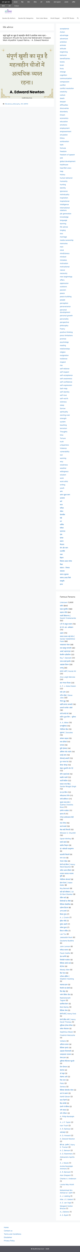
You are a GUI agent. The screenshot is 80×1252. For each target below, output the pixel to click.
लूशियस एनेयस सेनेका (66, 1025)
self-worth (64, 398)
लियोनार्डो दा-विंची (65, 901)
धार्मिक (73, 2)
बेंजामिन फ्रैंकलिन (65, 655)
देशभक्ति (48, 2)
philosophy (16, 104)
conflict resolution (67, 88)
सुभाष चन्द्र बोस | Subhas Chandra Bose (66, 804)
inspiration (64, 198)
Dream (62, 115)
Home (6, 1227)
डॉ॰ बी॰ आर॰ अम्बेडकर (66, 627)
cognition (63, 75)
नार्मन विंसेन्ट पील (65, 995)
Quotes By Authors (8, 18)
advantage (64, 35)
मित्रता (62, 544)
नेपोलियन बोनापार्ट (65, 879)
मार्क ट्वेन (63, 692)
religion (63, 352)
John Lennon (65, 946)
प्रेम (61, 534)
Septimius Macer (66, 1032)
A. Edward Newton (67, 1139)
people (62, 300)
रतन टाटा (63, 858)
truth (62, 442)
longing (63, 230)
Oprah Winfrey (65, 839)
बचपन (62, 541)
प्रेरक (3, 6)
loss (61, 234)
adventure (64, 39)
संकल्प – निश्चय (65, 568)
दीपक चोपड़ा (63, 765)
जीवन (28, 2)
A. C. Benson (65, 1150)
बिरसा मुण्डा (63, 914)
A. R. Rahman (65, 1129)
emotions (63, 125)
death (62, 98)
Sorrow (62, 408)
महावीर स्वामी (64, 777)
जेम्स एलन (63, 1058)
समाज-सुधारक (57, 2)
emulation (64, 135)
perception (64, 303)
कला (61, 505)
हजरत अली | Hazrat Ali (68, 671)
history (62, 175)
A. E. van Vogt (65, 1203)
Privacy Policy (9, 1241)
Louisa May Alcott (67, 1184)
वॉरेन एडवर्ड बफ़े (64, 774)
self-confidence (66, 382)
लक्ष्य (61, 554)
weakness (64, 465)
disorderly (64, 112)
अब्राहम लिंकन (64, 665)
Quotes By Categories (25, 18)
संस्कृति (62, 581)
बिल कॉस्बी (63, 1103)
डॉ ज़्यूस (62, 1073)
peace (62, 293)
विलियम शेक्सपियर (65, 904)
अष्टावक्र (63, 1132)
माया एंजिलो (63, 742)
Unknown (63, 602)
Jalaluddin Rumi (66, 937)
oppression (64, 283)
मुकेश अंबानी (63, 924)
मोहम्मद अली (63, 1077)
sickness (63, 402)
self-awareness (66, 379)
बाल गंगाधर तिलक (65, 683)
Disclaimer (8, 1237)
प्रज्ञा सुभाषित (64, 609)
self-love (63, 395)
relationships (65, 349)
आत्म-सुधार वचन (6, 2)
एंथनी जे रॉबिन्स (64, 1107)
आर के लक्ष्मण (64, 1093)
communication (66, 78)
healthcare (64, 165)
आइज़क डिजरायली (65, 1051)
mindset (63, 257)
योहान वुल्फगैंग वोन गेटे (66, 768)
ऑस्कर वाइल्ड (64, 738)
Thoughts (63, 432)
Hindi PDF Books (68, 18)
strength (63, 418)
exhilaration (64, 141)
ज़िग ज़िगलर (63, 1067)
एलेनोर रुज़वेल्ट (64, 810)
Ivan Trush (64, 1126)
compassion (64, 82)
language (63, 220)
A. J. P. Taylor (65, 1122)
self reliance (64, 369)
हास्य (61, 584)
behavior (63, 55)
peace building (65, 297)
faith (61, 145)
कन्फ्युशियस (63, 726)
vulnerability (64, 452)
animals (63, 45)
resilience (63, 359)
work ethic (64, 481)
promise (63, 339)
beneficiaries (65, 59)
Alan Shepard (65, 1175)
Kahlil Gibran (65, 1097)
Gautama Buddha (67, 941)
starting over (65, 415)
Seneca (63, 1087)
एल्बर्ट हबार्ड (63, 842)
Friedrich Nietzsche (67, 1035)
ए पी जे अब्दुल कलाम (66, 624)
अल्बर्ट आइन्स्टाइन (65, 651)
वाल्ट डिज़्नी (63, 1100)
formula (63, 148)
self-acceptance (66, 375)
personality (64, 319)
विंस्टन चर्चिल (64, 931)
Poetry (62, 329)
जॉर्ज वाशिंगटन (64, 799)
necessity (63, 273)
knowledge (64, 217)
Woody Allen (65, 970)
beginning (64, 52)
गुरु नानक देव (64, 762)
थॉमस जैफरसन (64, 1029)
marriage (63, 237)
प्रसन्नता (26, 104)
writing (62, 485)
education (64, 122)
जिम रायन (63, 1080)
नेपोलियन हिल (64, 729)
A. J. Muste (64, 1163)
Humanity (63, 181)
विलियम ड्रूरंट (64, 1048)
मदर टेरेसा (63, 823)
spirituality (64, 412)
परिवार (62, 528)
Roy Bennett (64, 888)
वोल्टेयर (62, 1070)
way (61, 462)
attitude (63, 49)
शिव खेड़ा (62, 991)
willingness (64, 471)
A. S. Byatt (64, 1215)
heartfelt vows (65, 168)
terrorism (63, 428)
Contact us (8, 1231)
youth (62, 488)
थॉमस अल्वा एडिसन (65, 870)
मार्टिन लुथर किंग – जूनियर (68, 717)
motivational (64, 267)
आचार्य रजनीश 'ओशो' (66, 708)
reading (63, 345)
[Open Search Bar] (78, 18)
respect (63, 362)
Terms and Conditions (12, 1234)
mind (62, 250)
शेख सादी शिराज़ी (65, 830)
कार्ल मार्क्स (63, 826)
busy (62, 68)
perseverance (65, 306)
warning (63, 458)
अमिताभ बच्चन (64, 1044)
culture (62, 95)
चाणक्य (62, 745)
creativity (63, 92)
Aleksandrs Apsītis (67, 1157)
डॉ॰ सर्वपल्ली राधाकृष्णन (67, 849)
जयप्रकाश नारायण (65, 1054)
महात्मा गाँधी (63, 612)
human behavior (66, 178)
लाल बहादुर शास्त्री (65, 648)
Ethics (62, 138)
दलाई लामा (63, 755)
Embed (16, 6)
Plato (62, 1083)
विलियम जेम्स (64, 1010)
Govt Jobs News (42, 18)
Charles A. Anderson (68, 1179)
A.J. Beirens (64, 1212)
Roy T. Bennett (65, 658)
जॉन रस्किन (63, 1113)
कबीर (61, 606)
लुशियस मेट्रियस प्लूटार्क (67, 1061)
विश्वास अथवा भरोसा (66, 561)
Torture (63, 438)
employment (65, 128)
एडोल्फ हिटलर (64, 908)
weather (63, 468)
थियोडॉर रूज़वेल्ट (65, 960)
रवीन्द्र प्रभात (64, 950)
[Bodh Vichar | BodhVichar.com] (8, 11)
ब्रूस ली (62, 814)
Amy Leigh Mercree (67, 677)
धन (61, 521)
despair (63, 102)
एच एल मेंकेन (64, 792)
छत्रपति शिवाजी (64, 854)
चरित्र (35, 2)
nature (62, 270)
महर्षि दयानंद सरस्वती (66, 704)
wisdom (63, 475)
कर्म (41, 2)
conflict (63, 85)
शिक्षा (22, 2)
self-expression (66, 385)
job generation (65, 214)
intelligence (64, 204)
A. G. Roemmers (66, 1154)
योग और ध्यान (64, 548)
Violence (63, 448)
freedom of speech (67, 155)
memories (64, 243)
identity (63, 188)
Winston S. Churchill (68, 833)
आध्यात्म (66, 2)
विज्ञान (62, 558)
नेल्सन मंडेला (63, 861)
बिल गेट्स (63, 973)
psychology (64, 342)
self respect (64, 372)
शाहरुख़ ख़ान (64, 985)
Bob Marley (64, 1007)
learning (63, 224)
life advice (8, 104)
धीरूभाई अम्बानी (64, 758)
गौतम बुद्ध (62, 701)
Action (62, 32)
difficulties (64, 105)
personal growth (66, 316)
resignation (64, 355)
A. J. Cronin (64, 917)
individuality (64, 194)
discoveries (64, 108)
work (62, 478)
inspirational (64, 201)
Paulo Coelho (65, 953)
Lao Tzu (63, 934)
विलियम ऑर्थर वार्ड (65, 963)
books (62, 62)
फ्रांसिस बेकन (64, 1004)
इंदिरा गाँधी (63, 921)
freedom (63, 151)
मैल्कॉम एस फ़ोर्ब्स (65, 988)
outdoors (63, 287)
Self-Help (63, 389)
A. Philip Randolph (67, 1116)
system (63, 422)
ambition (63, 42)
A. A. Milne (64, 723)
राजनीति (62, 551)
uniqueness (64, 445)
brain (62, 65)
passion (63, 290)
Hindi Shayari (55, 18)
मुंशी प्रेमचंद (63, 748)
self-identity (64, 392)
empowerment (65, 131)
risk (61, 365)
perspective (64, 322)
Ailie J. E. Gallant (66, 1199)
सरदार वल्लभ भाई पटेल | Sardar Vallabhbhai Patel (67, 638)
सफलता (15, 2)
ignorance (64, 191)
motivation (64, 263)
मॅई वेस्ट (62, 966)
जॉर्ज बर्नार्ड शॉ (64, 713)
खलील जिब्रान (64, 845)
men (61, 247)
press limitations (66, 335)
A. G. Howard (65, 1135)
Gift (61, 158)
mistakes (63, 260)
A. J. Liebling (65, 1196)
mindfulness (64, 253)
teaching (63, 425)
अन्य (10, 6)
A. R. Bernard (65, 1172)
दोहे (61, 518)
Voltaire (63, 1041)
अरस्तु (62, 668)
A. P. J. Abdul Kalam (68, 686)
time (61, 435)
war (61, 455)
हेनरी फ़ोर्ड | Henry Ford (68, 1014)
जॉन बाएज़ (63, 1110)
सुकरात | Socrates (66, 733)
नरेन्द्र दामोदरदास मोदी (67, 817)
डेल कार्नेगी (63, 956)
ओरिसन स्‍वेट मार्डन (65, 752)
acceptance (64, 29)
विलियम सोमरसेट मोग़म (66, 1090)
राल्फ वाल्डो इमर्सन (65, 661)
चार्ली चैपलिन (64, 781)
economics (64, 118)
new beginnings (66, 277)
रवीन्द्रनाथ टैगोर (65, 796)
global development (67, 161)
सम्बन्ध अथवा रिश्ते (65, 578)
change (63, 72)
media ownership (66, 240)
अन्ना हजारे (63, 911)
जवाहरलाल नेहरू (65, 645)
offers (62, 280)
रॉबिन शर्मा (63, 898)
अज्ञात (62, 633)
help (61, 171)
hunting (63, 185)
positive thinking (66, 332)
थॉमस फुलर (63, 927)
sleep (62, 405)
